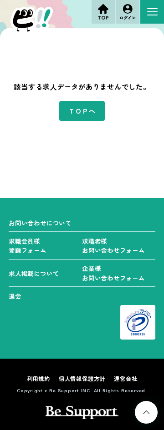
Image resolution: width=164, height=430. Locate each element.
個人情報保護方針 (82, 379)
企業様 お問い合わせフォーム (113, 273)
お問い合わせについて (40, 222)
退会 (15, 295)
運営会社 (125, 379)
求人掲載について (34, 273)
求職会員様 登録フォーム (27, 245)
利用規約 (38, 379)
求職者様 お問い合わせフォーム (113, 245)
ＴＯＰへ (81, 110)
